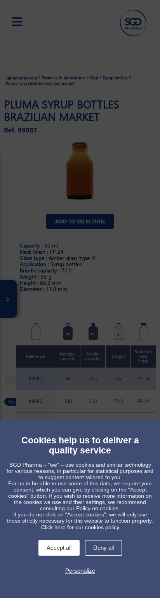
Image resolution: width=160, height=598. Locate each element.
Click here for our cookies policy (80, 527)
